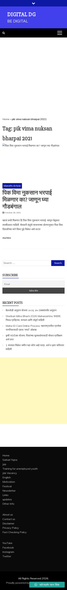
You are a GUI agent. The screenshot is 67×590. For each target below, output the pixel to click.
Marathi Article (12, 185)
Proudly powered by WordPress (25, 582)
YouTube (7, 543)
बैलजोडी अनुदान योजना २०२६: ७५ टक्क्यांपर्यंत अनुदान (31, 310)
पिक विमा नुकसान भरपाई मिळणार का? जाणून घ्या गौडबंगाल (27, 199)
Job (4, 464)
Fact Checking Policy (14, 532)
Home (5, 119)
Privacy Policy (10, 527)
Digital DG (21, 14)
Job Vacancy (9, 473)
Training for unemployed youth (20, 468)
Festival (7, 486)
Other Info (8, 503)
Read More (6, 238)
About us (7, 514)
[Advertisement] (33, 72)
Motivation (8, 481)
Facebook (8, 547)
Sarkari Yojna (9, 459)
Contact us (8, 519)
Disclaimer (8, 523)
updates (7, 499)
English (6, 477)
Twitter (6, 556)
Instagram (8, 551)
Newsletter (9, 490)
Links (5, 495)
